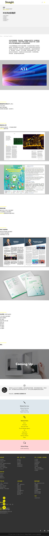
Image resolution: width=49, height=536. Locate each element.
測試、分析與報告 (38, 467)
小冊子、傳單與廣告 (4, 483)
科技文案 (19, 488)
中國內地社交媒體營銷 (38, 469)
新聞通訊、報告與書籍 (4, 488)
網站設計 (19, 459)
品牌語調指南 (2, 466)
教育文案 (19, 492)
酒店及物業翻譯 (37, 492)
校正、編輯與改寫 (20, 484)
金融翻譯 (36, 484)
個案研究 (2, 476)
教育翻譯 (36, 490)
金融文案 (19, 485)
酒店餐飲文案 (20, 493)
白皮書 (1, 475)
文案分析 (2, 469)
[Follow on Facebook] (40, 530)
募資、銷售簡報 (3, 486)
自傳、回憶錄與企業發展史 (5, 463)
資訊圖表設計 (20, 466)
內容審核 (36, 470)
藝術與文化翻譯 (37, 493)
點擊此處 (2, 128)
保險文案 (19, 487)
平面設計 (2, 484)
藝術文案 (19, 494)
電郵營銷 (19, 463)
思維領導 (2, 473)
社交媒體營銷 (37, 462)
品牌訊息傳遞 (2, 460)
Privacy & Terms (28, 534)
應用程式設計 (20, 465)
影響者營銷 (36, 463)
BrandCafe (39, 534)
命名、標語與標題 (3, 467)
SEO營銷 (36, 459)
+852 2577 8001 (6, 509)
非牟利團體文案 (20, 490)
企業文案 (19, 489)
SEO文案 (19, 462)
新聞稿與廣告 (2, 487)
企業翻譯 (36, 488)
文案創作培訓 (37, 498)
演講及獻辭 (2, 465)
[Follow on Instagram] (44, 530)
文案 (18, 483)
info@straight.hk (6, 508)
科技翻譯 (36, 487)
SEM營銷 (36, 460)
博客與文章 (2, 478)
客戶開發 (36, 465)
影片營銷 (19, 460)
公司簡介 (2, 462)
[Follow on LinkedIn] (48, 531)
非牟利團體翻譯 (37, 489)
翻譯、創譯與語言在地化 (39, 483)
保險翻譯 (36, 485)
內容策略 (2, 459)
